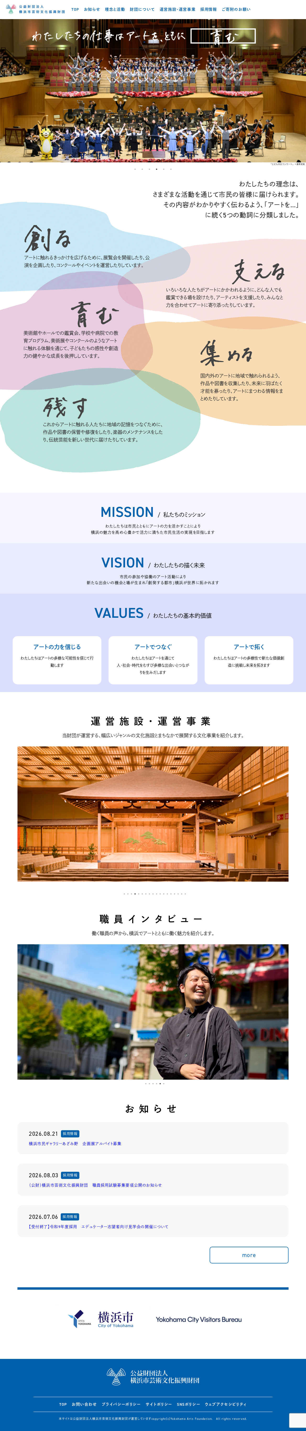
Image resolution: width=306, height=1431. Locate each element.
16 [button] (178, 894)
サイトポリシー (159, 1404)
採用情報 (208, 9)
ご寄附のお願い (236, 9)
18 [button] (185, 894)
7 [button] (145, 894)
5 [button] (163, 169)
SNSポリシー (188, 1404)
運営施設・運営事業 (178, 9)
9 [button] (153, 894)
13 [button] (167, 894)
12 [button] (163, 894)
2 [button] (142, 169)
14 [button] (171, 894)
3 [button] (149, 169)
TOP (75, 9)
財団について (142, 9)
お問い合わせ (84, 1404)
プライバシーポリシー (121, 1404)
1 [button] (135, 169)
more (249, 1255)
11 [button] (160, 894)
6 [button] (171, 169)
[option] (153, 92)
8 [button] (149, 894)
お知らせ (92, 9)
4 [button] (156, 169)
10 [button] (156, 894)
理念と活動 (115, 9)
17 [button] (181, 894)
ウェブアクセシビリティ (226, 1404)
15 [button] (174, 894)
